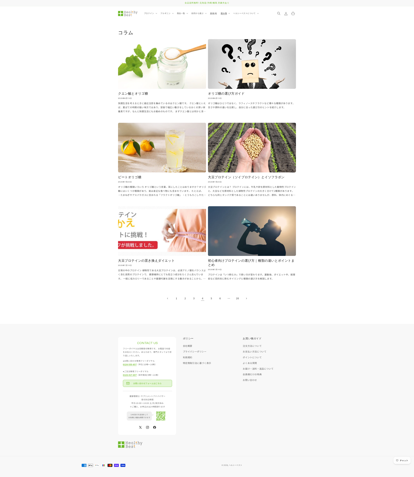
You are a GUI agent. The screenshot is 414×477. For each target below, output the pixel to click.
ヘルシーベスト (235, 465)
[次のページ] (246, 298)
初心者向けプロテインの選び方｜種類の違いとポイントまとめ (251, 263)
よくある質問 (250, 363)
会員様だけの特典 (252, 374)
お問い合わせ (250, 380)
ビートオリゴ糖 (129, 177)
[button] (150, 13)
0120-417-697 (130, 374)
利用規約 (187, 357)
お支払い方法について (254, 351)
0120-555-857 (130, 364)
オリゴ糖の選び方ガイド (226, 93)
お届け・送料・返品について (258, 368)
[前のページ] (167, 298)
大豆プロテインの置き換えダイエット (146, 260)
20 (237, 298)
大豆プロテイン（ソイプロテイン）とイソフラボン (246, 177)
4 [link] (202, 298)
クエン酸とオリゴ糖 (133, 93)
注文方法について (252, 345)
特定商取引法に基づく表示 (197, 363)
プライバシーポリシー (195, 351)
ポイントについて (252, 357)
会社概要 (187, 345)
